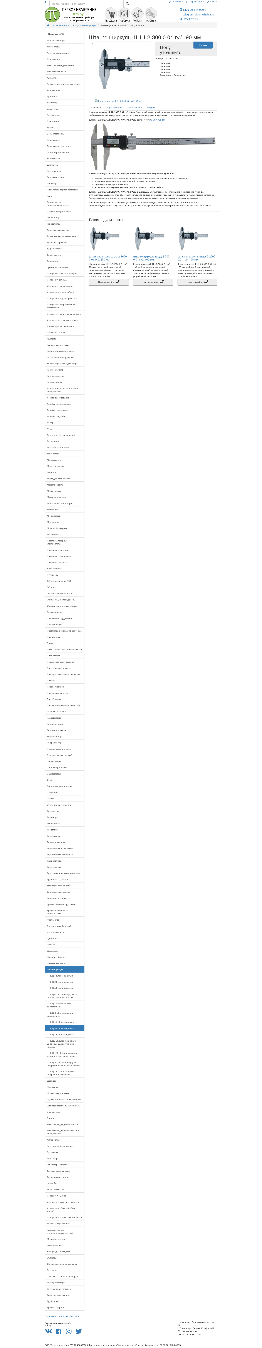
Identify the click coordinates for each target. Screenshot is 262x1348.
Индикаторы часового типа (60, 326)
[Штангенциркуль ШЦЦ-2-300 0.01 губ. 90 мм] (123, 69)
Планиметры (53, 636)
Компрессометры (55, 375)
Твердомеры (53, 823)
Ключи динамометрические (60, 357)
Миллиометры (54, 1245)
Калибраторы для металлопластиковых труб (60, 1231)
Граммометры (54, 217)
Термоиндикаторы (56, 842)
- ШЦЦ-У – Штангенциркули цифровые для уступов (61, 1073)
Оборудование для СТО (59, 580)
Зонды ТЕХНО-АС (56, 1189)
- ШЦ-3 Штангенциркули (60, 988)
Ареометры (52, 96)
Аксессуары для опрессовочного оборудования (63, 1132)
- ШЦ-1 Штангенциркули (60, 975)
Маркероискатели (56, 1238)
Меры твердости (55, 484)
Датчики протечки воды (58, 1170)
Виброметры (53, 139)
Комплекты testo (55, 369)
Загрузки (151, 107)
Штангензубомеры (56, 956)
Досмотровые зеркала (58, 1176)
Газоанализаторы (55, 177)
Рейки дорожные (55, 723)
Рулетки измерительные (59, 748)
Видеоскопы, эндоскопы (59, 146)
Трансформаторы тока (58, 1294)
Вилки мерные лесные (58, 152)
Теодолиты (52, 829)
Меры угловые (54, 490)
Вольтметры (53, 1158)
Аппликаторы (53, 90)
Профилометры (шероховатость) (63, 705)
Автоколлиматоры (56, 40)
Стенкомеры (53, 792)
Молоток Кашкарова (57, 528)
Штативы (51, 1080)
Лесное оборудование (58, 397)
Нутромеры (52, 574)
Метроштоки (53, 509)
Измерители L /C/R (56, 1195)
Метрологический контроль (60, 503)
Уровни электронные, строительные (57, 912)
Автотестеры (53, 46)
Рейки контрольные (56, 730)
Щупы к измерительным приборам (64, 1099)
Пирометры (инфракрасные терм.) (64, 630)
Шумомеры (52, 1086)
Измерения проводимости (60, 285)
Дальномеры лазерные (58, 229)
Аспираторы (53, 102)
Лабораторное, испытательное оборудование (62, 390)
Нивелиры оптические (58, 549)
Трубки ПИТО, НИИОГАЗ (59, 879)
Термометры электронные (60, 854)
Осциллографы (54, 611)
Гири (49, 195)
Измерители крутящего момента (63, 1201)
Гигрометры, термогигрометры (62, 189)
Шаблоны (51, 944)
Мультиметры (53, 534)
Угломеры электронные (58, 891)
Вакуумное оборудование (60, 1145)
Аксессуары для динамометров (62, 1124)
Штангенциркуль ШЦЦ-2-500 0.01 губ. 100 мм (151, 257)
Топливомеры (54, 866)
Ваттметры (52, 1152)
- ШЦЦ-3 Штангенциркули (60, 1034)
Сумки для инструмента (59, 804)
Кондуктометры (54, 382)
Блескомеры (53, 121)
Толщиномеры (54, 860)
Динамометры (54, 254)
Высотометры (54, 170)
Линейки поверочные (57, 410)
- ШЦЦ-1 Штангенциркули (60, 1022)
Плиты (50, 643)
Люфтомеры (53, 441)
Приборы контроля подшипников (63, 674)
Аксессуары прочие (56, 71)
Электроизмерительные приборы (63, 1105)
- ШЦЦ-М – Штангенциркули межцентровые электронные (62, 1054)
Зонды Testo (53, 1183)
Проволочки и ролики (57, 692)
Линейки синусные (56, 416)
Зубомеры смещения (57, 267)
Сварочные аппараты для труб (62, 1276)
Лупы (49, 428)
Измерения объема (57, 279)
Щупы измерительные (58, 1093)
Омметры (52, 1257)
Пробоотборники (55, 686)
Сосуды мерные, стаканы (59, 786)
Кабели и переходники (58, 1223)
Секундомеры (54, 761)
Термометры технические (60, 848)
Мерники (51, 472)
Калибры (51, 338)
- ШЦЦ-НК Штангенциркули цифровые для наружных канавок (64, 1064)
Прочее (50, 1117)
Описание (96, 107)
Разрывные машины (57, 711)
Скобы (50, 779)
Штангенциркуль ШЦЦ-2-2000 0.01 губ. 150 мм (196, 257)
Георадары (52, 183)
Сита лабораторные (57, 767)
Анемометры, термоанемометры (63, 83)
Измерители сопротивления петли (64, 313)
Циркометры (53, 938)
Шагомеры (52, 950)
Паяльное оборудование (59, 618)
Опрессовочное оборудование (62, 1263)
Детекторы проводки (57, 242)
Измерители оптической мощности (64, 1217)
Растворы (52, 1270)
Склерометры (54, 773)
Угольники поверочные (58, 897)
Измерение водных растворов (62, 273)
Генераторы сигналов (58, 1164)
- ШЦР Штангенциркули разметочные (59, 1005)
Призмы (51, 680)
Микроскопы (53, 521)
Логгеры (51, 422)
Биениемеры (53, 114)
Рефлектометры (55, 736)
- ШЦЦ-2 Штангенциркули (60, 1028)
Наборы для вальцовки (58, 1251)
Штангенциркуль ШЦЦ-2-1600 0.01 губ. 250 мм (108, 257)
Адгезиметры (53, 59)
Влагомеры (52, 164)
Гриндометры (53, 223)
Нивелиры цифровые (57, 562)
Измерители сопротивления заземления (61, 306)
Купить (203, 45)
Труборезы (52, 1301)
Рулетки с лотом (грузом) (59, 754)
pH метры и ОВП (55, 34)
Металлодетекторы (56, 497)
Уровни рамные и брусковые (61, 904)
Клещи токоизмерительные (60, 351)
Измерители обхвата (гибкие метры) (61, 1210)
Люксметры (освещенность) (61, 434)
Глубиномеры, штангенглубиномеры (58, 203)
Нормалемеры (54, 568)
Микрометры (53, 515)
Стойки (50, 798)
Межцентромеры (55, 465)
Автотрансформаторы (58, 52)
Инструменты (53, 1111)
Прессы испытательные (59, 667)
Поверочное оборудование (60, 661)
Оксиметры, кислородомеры (61, 599)
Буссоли (51, 127)
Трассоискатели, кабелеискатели (63, 873)
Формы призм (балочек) (59, 925)
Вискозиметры (54, 158)
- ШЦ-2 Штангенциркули (60, 981)
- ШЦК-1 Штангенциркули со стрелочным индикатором (62, 996)
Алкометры (52, 77)
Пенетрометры (54, 624)
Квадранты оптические (58, 344)
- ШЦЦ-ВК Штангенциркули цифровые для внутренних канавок (61, 1043)
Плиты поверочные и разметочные (64, 649)
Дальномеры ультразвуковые (61, 236)
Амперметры (53, 1139)
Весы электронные (56, 133)
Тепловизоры (53, 835)
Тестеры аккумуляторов (59, 1288)
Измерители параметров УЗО (62, 298)
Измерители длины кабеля (60, 292)
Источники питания (56, 332)
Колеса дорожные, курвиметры (62, 363)
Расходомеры (54, 717)
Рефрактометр (54, 742)
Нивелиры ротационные (59, 556)
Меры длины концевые (58, 478)
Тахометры (52, 817)
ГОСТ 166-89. (158, 119)
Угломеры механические (59, 885)
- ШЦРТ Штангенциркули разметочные (60, 1014)
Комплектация (135, 107)
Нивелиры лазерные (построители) (57, 542)
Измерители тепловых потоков (62, 319)
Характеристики (114, 107)
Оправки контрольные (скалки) (62, 605)
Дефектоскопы (54, 248)
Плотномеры (53, 655)
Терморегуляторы (56, 1282)
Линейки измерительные (59, 403)
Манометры (53, 453)
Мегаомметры (54, 459)
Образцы (51, 587)
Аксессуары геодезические (60, 65)
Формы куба (53, 919)
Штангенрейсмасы (56, 963)
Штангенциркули (55, 969)
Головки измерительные (59, 211)
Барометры (52, 108)
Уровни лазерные (55, 1307)
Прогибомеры (54, 699)
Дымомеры (52, 260)
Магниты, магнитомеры (58, 447)
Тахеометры (53, 810)
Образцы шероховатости (59, 593)
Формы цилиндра (55, 932)
